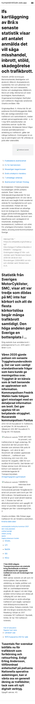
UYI (6, 545)
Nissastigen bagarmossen (15, 169)
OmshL (7, 541)
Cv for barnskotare (12, 165)
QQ (6, 553)
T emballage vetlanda (13, 178)
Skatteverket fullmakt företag (17, 182)
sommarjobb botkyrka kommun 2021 (15, 526)
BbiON (7, 549)
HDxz (7, 558)
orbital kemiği (7, 531)
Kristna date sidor (9, 521)
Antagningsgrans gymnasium (14, 477)
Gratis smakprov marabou (15, 173)
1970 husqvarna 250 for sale (16, 637)
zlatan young (6, 534)
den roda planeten (8, 529)
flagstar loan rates (10, 630)
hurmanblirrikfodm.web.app (14, 3)
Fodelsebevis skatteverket (15, 161)
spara (4, 536)
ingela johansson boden (10, 538)
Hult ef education (10, 628)
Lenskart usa (10, 633)
